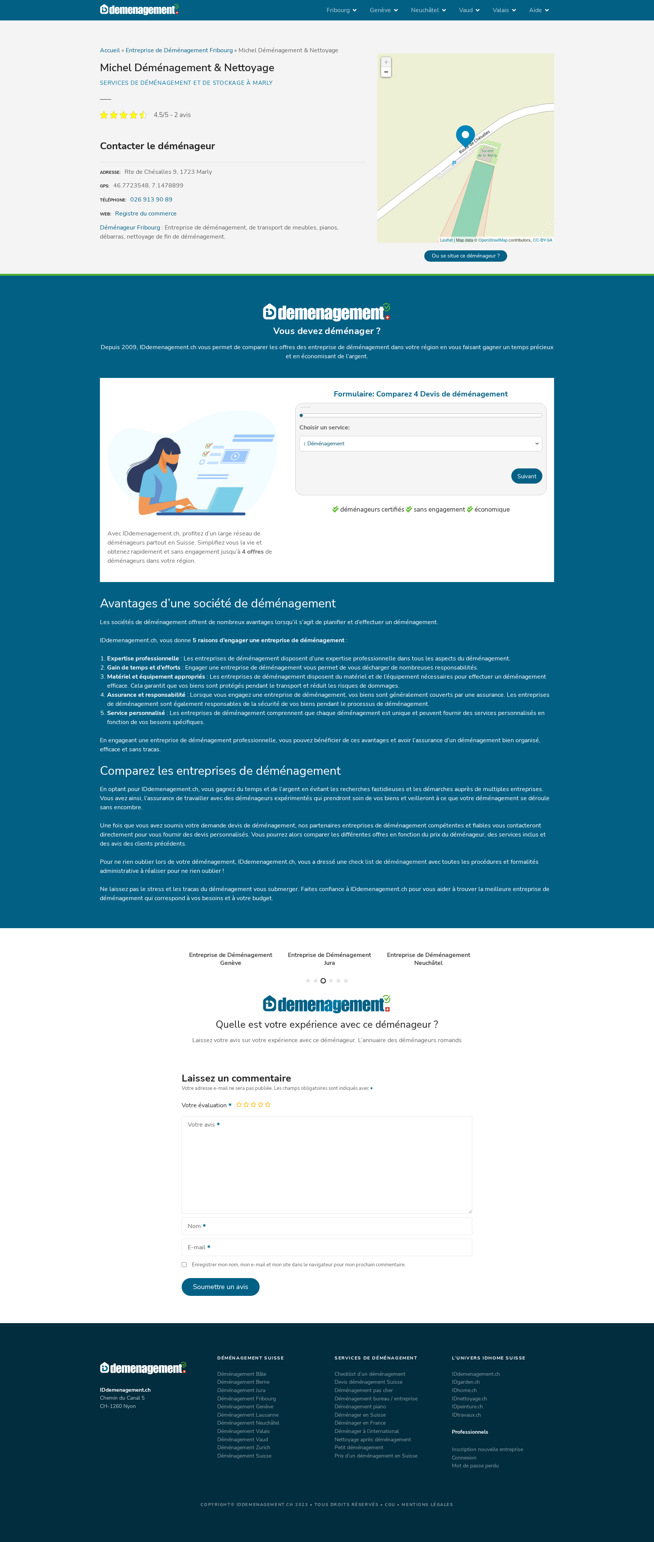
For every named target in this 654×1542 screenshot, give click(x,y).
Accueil (110, 50)
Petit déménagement (359, 1447)
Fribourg (338, 10)
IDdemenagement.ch (476, 1374)
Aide (535, 10)
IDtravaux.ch (466, 1415)
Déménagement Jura (241, 1390)
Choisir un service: (324, 427)
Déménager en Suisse (360, 1415)
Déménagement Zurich (243, 1447)
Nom (192, 1227)
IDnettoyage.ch (469, 1398)
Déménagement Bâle (241, 1374)
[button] (308, 981)
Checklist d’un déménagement (370, 1374)
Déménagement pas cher (364, 1390)
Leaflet (446, 240)
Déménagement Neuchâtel (248, 1423)
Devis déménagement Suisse (368, 1382)
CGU (390, 1505)
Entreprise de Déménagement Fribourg (179, 50)
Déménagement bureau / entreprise (376, 1398)
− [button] (386, 72)
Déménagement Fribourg (246, 1398)
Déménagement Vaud (242, 1439)
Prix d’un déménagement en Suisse (376, 1455)
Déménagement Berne (243, 1382)
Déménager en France (360, 1423)
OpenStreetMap (493, 240)
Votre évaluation (205, 1105)
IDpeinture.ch (467, 1406)
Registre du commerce (146, 213)
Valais (501, 10)
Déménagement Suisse (244, 1455)
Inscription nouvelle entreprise (487, 1449)
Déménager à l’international (367, 1431)
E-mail (194, 1248)
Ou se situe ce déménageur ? (466, 255)
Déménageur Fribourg (130, 227)
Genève (380, 10)
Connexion (464, 1457)
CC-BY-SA (542, 240)
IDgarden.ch (466, 1382)
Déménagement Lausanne (248, 1415)
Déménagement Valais (243, 1431)
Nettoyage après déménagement (373, 1439)
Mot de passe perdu (475, 1465)
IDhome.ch (464, 1390)
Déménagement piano (360, 1406)
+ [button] (386, 62)
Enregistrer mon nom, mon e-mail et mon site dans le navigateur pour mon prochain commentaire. (299, 1264)
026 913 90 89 (151, 199)
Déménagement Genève (245, 1406)
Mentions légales (427, 1505)
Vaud (466, 10)
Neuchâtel (425, 10)
